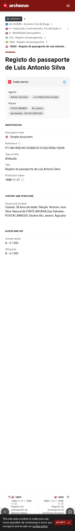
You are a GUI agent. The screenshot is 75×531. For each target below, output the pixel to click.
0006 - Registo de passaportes (26, 42)
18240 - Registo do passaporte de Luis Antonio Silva (36, 46)
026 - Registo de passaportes (26, 37)
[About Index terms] (64, 82)
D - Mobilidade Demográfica (25, 33)
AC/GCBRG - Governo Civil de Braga (29, 24)
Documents (13, 19)
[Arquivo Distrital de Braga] (16, 6)
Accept (60, 522)
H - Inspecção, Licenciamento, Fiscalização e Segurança (35, 28)
